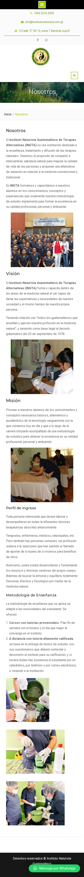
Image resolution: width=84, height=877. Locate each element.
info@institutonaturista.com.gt (44, 22)
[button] (54, 868)
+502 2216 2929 (44, 13)
